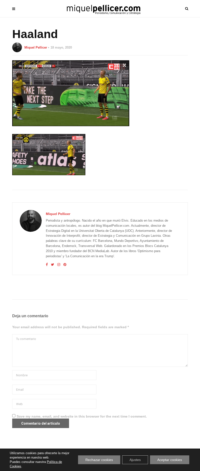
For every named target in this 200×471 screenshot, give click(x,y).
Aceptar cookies (169, 460)
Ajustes (135, 460)
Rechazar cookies (99, 460)
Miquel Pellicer (35, 47)
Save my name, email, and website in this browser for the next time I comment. (82, 416)
